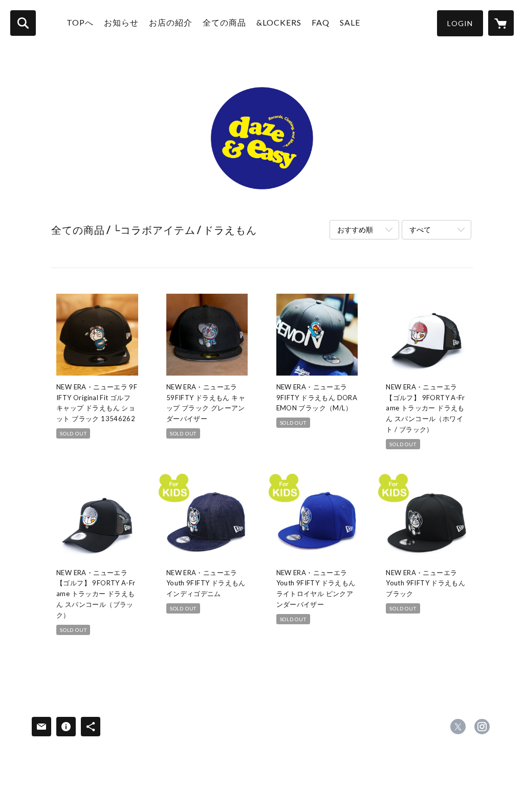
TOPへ (80, 22)
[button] (460, 23)
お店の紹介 (170, 22)
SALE (350, 22)
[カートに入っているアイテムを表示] (501, 23)
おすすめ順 (355, 229)
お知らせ (121, 22)
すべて (420, 229)
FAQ (321, 22)
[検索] (23, 23)
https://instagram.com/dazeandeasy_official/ (482, 726)
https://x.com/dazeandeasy (458, 726)
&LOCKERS (278, 22)
